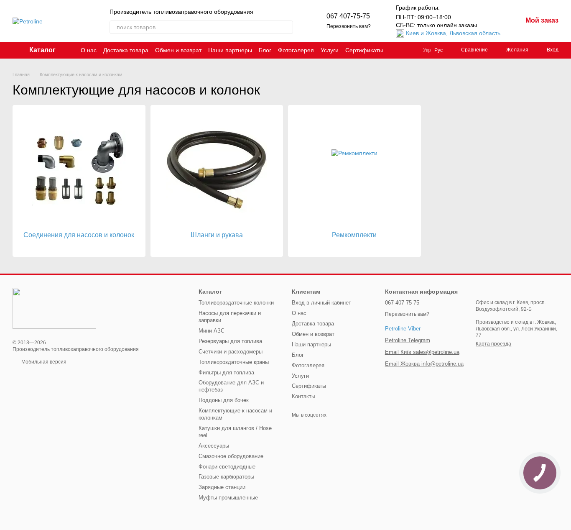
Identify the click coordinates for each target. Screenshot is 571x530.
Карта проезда (493, 344)
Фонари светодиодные (227, 466)
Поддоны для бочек (224, 400)
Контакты (303, 396)
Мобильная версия (43, 362)
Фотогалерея (296, 50)
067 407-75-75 (348, 16)
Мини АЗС (211, 331)
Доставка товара (125, 50)
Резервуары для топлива (230, 341)
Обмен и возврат (178, 50)
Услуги (330, 50)
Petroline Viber (403, 328)
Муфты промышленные (228, 497)
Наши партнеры (230, 50)
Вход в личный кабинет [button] (321, 303)
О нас (89, 50)
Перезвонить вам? (348, 26)
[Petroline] (54, 308)
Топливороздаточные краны (234, 362)
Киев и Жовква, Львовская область (453, 33)
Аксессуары (214, 446)
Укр (427, 50)
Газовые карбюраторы (226, 477)
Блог (265, 50)
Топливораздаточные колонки (236, 303)
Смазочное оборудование (231, 456)
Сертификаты (364, 50)
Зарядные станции (222, 487)
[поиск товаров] (286, 27)
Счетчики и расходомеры (231, 351)
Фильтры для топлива (226, 372)
